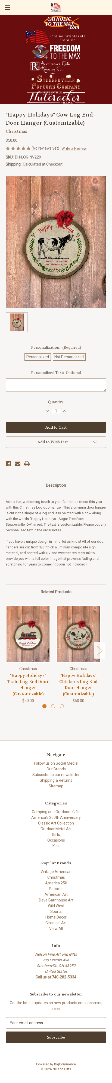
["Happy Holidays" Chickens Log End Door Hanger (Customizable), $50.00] (78, 634)
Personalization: (56, 347)
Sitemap (56, 786)
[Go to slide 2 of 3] (53, 706)
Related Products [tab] (56, 591)
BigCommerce (65, 1064)
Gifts (56, 834)
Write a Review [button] (74, 148)
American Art (56, 894)
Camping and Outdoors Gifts (56, 812)
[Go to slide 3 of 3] (62, 706)
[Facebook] (8, 463)
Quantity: (56, 402)
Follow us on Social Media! (56, 763)
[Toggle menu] (7, 7)
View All (56, 928)
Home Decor (56, 917)
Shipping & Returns (56, 780)
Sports (56, 911)
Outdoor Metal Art (56, 829)
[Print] (27, 463)
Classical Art (56, 923)
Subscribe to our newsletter (56, 774)
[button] (61, 22)
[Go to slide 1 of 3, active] (44, 706)
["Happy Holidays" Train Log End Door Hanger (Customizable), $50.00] (28, 634)
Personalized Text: (56, 372)
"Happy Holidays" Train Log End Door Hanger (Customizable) (28, 685)
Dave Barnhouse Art (56, 900)
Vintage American (56, 871)
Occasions (56, 840)
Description (56, 485)
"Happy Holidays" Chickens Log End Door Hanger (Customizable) (78, 685)
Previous (7, 650)
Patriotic (56, 889)
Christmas (56, 877)
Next (99, 650)
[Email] (17, 463)
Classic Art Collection (56, 823)
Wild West (56, 906)
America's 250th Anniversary (56, 817)
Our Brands (56, 769)
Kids (56, 846)
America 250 (56, 883)
